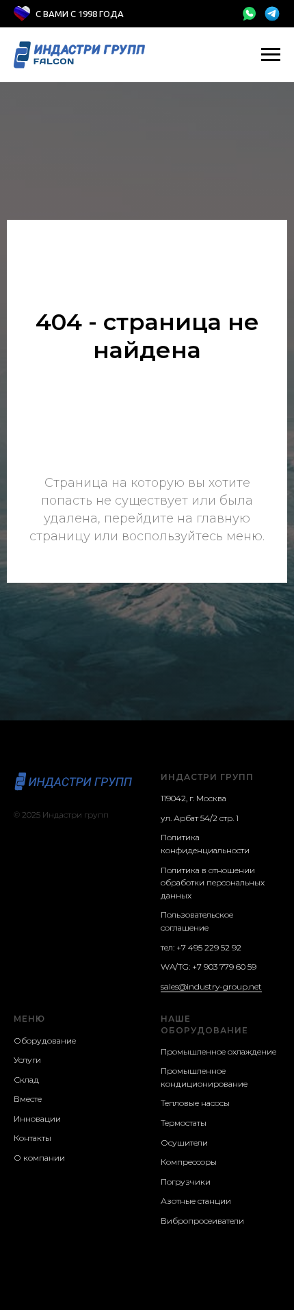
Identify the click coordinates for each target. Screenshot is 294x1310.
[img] (249, 14)
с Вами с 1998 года (80, 13)
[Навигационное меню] (270, 55)
